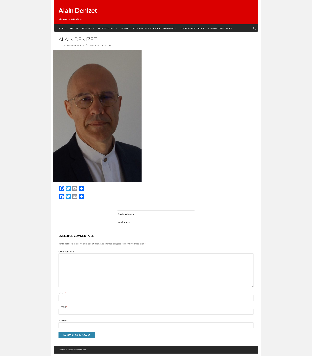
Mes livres (87, 28)
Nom (62, 293)
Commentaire (66, 251)
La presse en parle (106, 28)
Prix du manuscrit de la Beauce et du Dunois (153, 28)
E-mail (62, 306)
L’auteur (74, 28)
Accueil (62, 28)
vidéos (124, 28)
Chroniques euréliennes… (220, 28)
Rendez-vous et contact (192, 28)
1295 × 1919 (93, 45)
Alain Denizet (77, 10)
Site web (63, 320)
